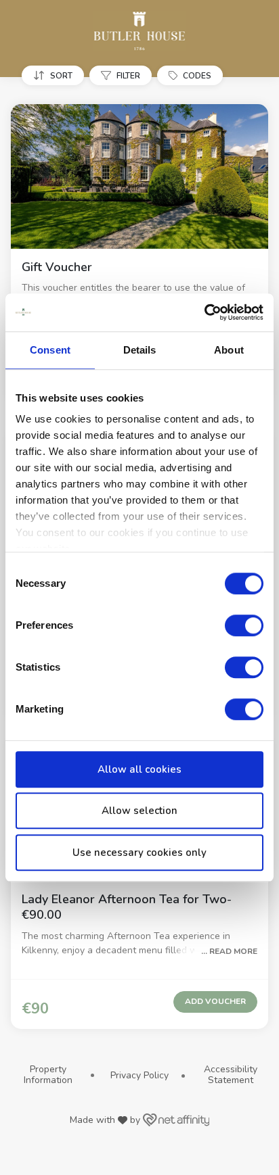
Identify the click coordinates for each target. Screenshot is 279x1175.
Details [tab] (139, 350)
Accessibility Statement (230, 1074)
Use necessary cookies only (139, 852)
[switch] (244, 625)
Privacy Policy (139, 1075)
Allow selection (139, 810)
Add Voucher (215, 1001)
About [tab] (229, 350)
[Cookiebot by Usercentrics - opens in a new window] (204, 312)
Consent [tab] (50, 350)
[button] (55, 75)
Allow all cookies (139, 769)
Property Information (48, 1074)
